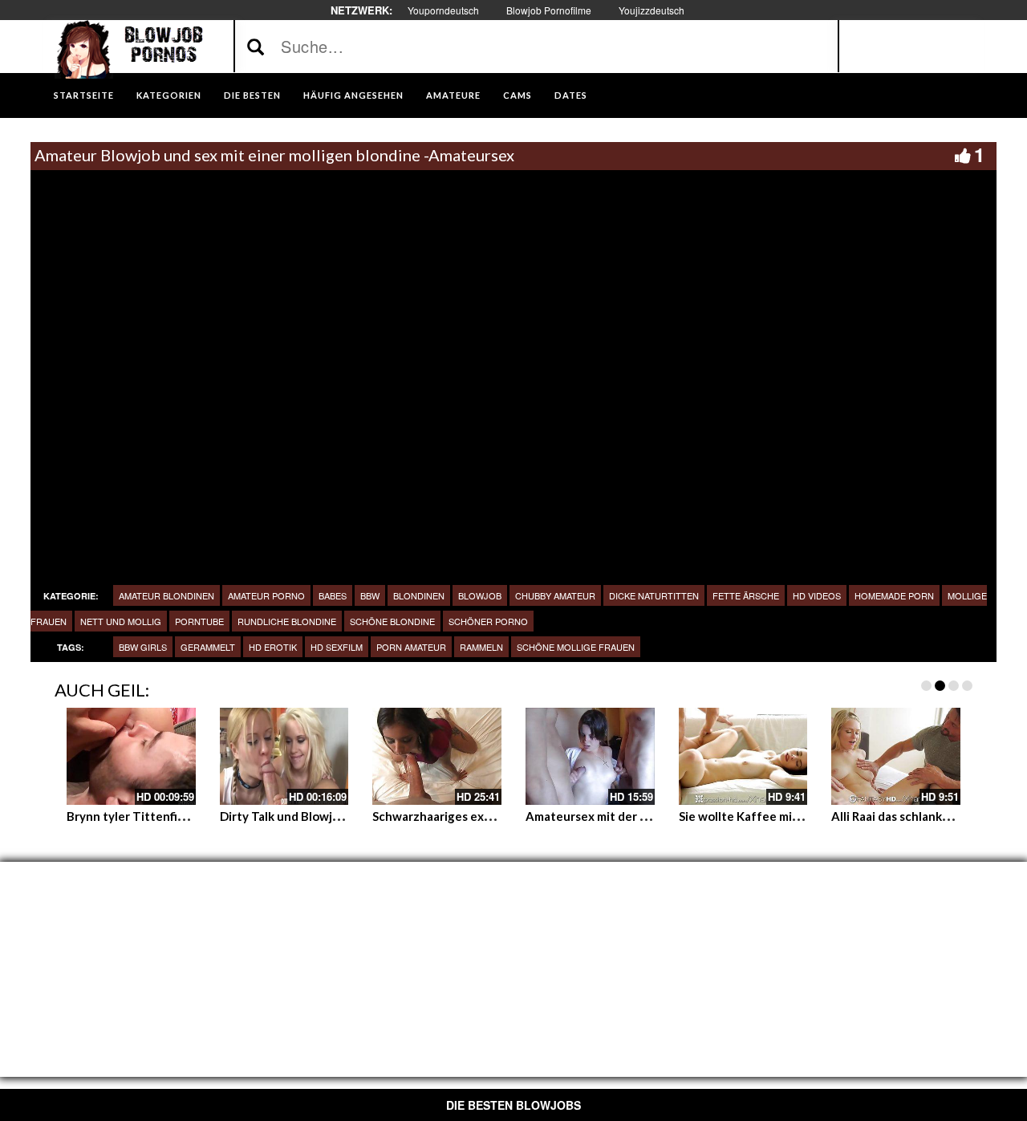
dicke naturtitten (654, 595)
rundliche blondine (286, 621)
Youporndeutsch (443, 10)
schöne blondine (392, 621)
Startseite (84, 95)
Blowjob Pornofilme (548, 10)
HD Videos (817, 595)
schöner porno (488, 621)
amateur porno (266, 595)
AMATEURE (453, 95)
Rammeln (481, 646)
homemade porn (894, 595)
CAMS (517, 95)
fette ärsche (745, 595)
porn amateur (411, 646)
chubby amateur (555, 595)
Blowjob (479, 595)
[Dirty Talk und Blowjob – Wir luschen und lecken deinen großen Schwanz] (284, 756)
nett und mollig (120, 621)
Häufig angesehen (353, 95)
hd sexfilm (337, 646)
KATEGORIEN (168, 95)
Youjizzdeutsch (651, 10)
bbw (370, 595)
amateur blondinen (166, 595)
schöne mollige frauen (576, 646)
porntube (199, 621)
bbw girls (143, 646)
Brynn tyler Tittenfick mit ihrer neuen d (178, 816)
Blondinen (418, 595)
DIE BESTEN (252, 95)
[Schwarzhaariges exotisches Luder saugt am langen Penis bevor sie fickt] (436, 756)
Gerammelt (208, 646)
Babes (333, 595)
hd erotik (273, 646)
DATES (570, 95)
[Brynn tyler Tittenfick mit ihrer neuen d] (131, 756)
